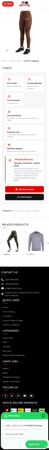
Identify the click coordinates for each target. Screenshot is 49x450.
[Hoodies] (36, 241)
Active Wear (15, 61)
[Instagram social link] (18, 395)
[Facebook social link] (5, 395)
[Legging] (13, 241)
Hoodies (30, 254)
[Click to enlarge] (7, 51)
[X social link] (11, 395)
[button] (43, 416)
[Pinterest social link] (31, 395)
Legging (6, 254)
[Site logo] (24, 4)
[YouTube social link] (24, 395)
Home (4, 61)
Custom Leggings (31, 61)
